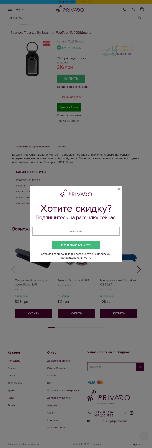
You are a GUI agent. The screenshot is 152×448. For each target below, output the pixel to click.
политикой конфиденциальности (86, 256)
